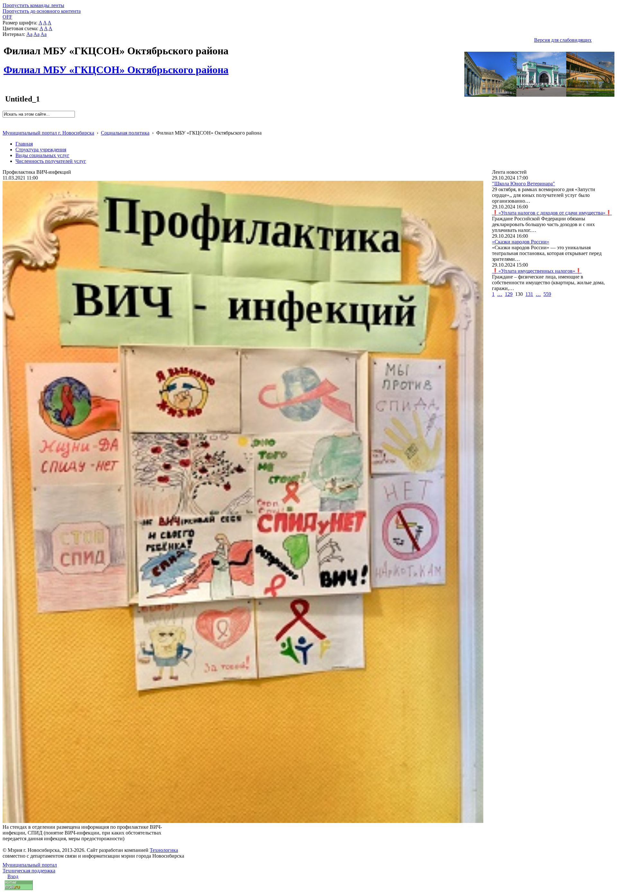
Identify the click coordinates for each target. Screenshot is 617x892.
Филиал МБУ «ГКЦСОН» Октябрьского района (116, 66)
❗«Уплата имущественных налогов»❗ (537, 271)
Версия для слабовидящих (563, 40)
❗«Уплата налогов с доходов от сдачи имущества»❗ (552, 213)
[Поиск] (5, 120)
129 (509, 294)
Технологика (164, 850)
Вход (12, 876)
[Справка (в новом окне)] (5, 126)
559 (547, 294)
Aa (29, 34)
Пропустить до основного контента (42, 11)
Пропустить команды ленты (33, 5)
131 (529, 294)
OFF (7, 17)
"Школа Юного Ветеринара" (523, 183)
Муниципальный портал (30, 865)
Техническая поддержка (29, 870)
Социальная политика (125, 133)
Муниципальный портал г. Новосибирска (48, 133)
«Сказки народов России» (520, 241)
